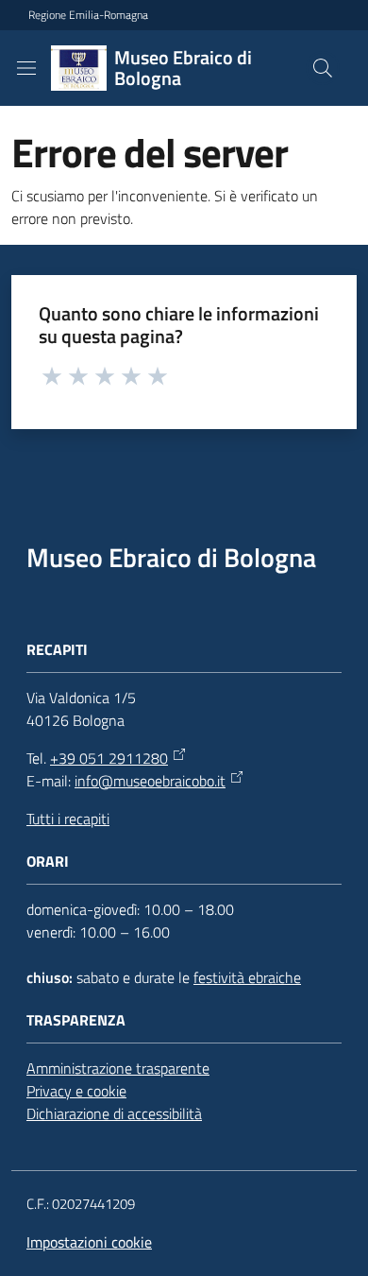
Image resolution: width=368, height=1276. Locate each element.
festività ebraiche (247, 977)
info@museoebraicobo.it (150, 780)
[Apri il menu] (26, 68)
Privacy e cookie (76, 1090)
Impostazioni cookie (89, 1242)
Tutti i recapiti (67, 818)
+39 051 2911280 (109, 758)
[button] (323, 68)
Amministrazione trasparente (117, 1068)
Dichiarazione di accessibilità (114, 1113)
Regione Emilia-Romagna (88, 15)
